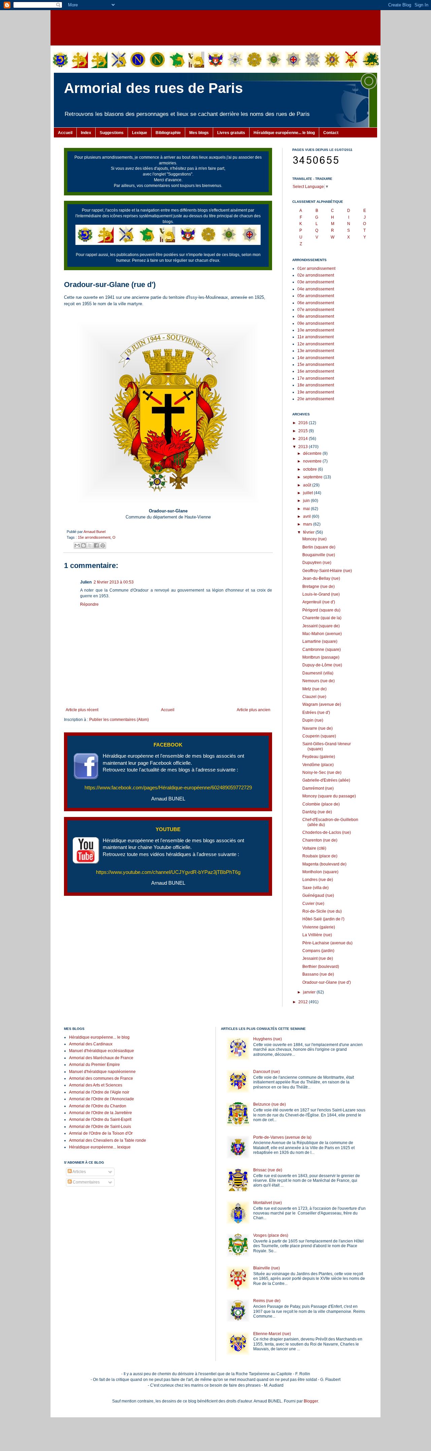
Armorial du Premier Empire (94, 1064)
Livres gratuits (231, 132)
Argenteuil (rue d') (318, 602)
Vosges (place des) (270, 1235)
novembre (313, 461)
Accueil (65, 132)
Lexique (139, 132)
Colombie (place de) (321, 804)
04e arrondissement (315, 289)
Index (86, 132)
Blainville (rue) (266, 1268)
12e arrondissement (315, 344)
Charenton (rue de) (319, 840)
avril (307, 516)
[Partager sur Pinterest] (102, 545)
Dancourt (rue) (266, 1071)
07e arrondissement (315, 309)
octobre (310, 469)
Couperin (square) (319, 736)
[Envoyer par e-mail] (77, 545)
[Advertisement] (215, 27)
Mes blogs (199, 132)
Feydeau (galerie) (318, 756)
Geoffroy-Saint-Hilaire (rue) (327, 570)
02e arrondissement (315, 275)
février (309, 532)
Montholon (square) (320, 872)
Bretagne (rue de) (318, 586)
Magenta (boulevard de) (324, 864)
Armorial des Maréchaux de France (101, 1057)
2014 (303, 438)
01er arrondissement (316, 268)
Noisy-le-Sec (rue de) (321, 772)
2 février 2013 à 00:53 (114, 582)
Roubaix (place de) (319, 856)
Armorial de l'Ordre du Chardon (97, 1106)
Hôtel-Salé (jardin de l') (323, 919)
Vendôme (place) (318, 764)
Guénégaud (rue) (318, 895)
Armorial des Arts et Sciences (95, 1085)
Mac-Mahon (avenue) (322, 633)
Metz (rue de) (314, 689)
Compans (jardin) (318, 950)
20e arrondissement (315, 399)
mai (307, 508)
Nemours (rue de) (318, 681)
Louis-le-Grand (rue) (321, 594)
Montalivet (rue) (267, 1202)
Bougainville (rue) (318, 555)
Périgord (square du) (321, 610)
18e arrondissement (315, 385)
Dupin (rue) (312, 720)
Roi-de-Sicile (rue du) (322, 911)
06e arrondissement (315, 303)
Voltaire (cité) (314, 848)
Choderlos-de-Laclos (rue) (326, 832)
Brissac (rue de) (267, 1170)
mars (308, 524)
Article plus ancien (253, 709)
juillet (308, 493)
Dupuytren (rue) (316, 562)
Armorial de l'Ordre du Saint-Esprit (100, 1119)
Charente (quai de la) (321, 618)
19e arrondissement (315, 392)
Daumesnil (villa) (317, 673)
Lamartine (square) (319, 641)
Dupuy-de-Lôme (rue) (322, 665)
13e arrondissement (315, 350)
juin (307, 500)
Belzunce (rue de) (269, 1104)
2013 (303, 446)
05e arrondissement (315, 295)
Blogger (311, 1401)
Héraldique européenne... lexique (100, 1147)
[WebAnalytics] (77, 1202)
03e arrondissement (315, 282)
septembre (313, 477)
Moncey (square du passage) (329, 796)
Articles (79, 1171)
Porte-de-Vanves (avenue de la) (282, 1137)
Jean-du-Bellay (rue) (321, 578)
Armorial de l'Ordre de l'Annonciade (101, 1099)
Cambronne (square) (321, 649)
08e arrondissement (315, 316)
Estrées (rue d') (316, 712)
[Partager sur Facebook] (96, 545)
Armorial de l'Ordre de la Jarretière (100, 1112)
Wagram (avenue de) (321, 704)
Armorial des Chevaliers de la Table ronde (107, 1140)
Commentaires (86, 1182)
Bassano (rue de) (318, 974)
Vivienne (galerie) (318, 927)
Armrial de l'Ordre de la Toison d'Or (101, 1133)
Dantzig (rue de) (317, 812)
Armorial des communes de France (101, 1078)
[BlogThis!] (83, 545)
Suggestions (112, 132)
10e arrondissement (315, 330)
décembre (313, 453)
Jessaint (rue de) (317, 958)
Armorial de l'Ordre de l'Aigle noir (99, 1092)
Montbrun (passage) (320, 657)
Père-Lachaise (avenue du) (327, 943)
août (307, 485)
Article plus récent (82, 709)
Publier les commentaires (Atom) (119, 719)
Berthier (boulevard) (320, 966)
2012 (303, 1002)
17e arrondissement (315, 378)
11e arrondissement (315, 337)
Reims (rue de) (266, 1300)
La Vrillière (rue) (317, 935)
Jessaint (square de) (321, 626)
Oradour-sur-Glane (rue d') (326, 982)
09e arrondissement (315, 323)
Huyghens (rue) (267, 1039)
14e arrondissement (315, 357)
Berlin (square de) (318, 547)
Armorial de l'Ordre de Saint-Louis (100, 1126)
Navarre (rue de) (317, 728)
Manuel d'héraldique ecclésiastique (101, 1050)
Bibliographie (168, 132)
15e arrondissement (94, 537)
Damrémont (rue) (318, 788)
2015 (303, 431)
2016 (303, 422)
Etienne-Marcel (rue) (272, 1333)
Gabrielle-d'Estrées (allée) (326, 780)
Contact (330, 132)
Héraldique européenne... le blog (284, 132)
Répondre (89, 604)
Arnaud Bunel (94, 532)
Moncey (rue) (314, 539)
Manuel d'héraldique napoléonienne (102, 1071)
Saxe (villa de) (315, 887)
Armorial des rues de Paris (153, 88)
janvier (310, 992)
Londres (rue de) (317, 879)
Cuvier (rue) (313, 903)
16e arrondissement (315, 371)
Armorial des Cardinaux (90, 1044)
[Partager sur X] (90, 545)
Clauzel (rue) (314, 696)
